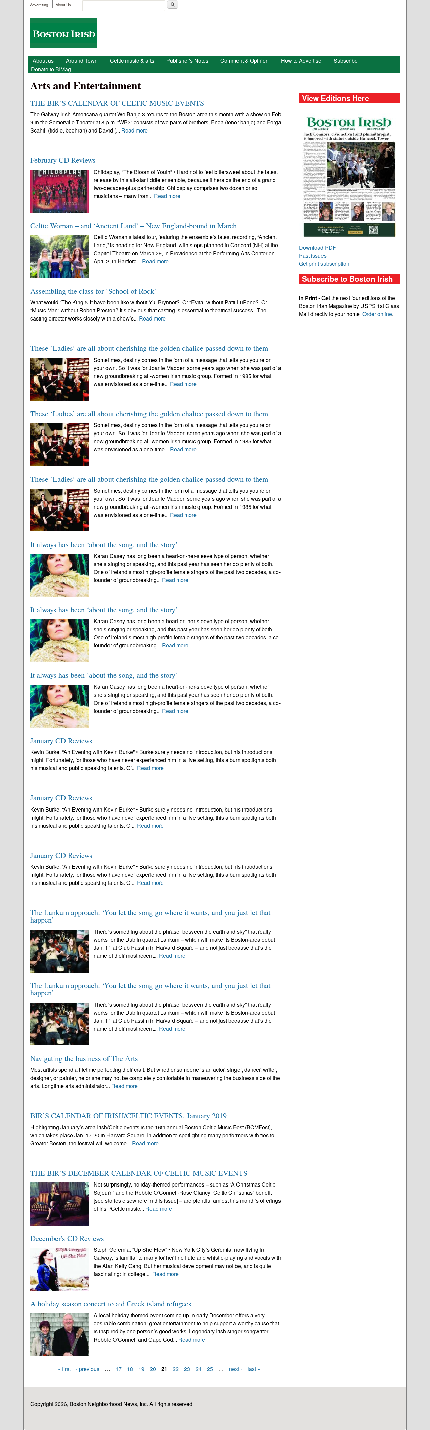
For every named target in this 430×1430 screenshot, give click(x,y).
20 (153, 1369)
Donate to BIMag (51, 69)
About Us (63, 4)
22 (176, 1369)
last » (254, 1369)
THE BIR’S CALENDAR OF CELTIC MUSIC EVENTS (117, 103)
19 (141, 1369)
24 (199, 1369)
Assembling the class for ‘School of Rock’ (93, 291)
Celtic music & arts (132, 60)
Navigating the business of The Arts (84, 1058)
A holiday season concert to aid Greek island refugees (110, 1303)
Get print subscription (324, 263)
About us (43, 60)
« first (64, 1369)
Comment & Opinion (244, 60)
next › (235, 1369)
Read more (134, 130)
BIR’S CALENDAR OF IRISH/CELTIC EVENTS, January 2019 (128, 1115)
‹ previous (87, 1369)
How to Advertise (301, 60)
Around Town (82, 60)
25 (210, 1369)
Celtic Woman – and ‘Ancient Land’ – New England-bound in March (133, 225)
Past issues (313, 255)
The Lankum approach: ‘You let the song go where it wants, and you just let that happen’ (150, 916)
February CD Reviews (63, 160)
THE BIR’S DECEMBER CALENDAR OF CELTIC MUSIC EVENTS (138, 1173)
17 (119, 1369)
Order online (377, 314)
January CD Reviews (61, 740)
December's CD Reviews (67, 1238)
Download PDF (317, 247)
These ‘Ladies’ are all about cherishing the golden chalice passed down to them (149, 348)
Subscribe (346, 60)
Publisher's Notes (187, 60)
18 (130, 1369)
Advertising (39, 4)
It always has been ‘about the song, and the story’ (104, 544)
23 (187, 1369)
